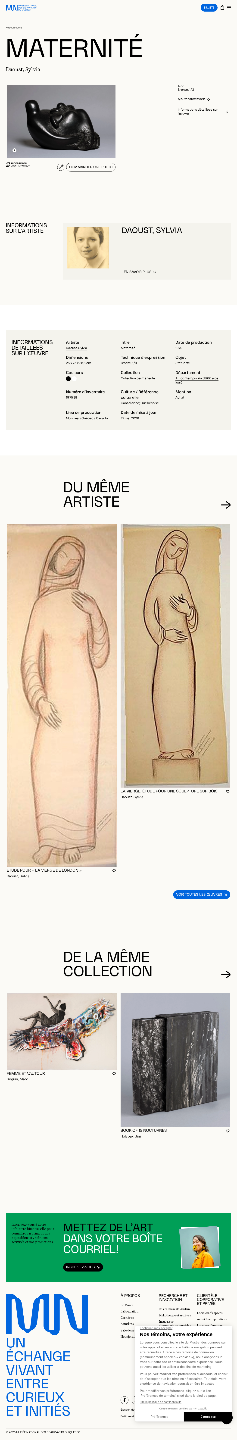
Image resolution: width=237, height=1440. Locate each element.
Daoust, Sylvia (76, 348)
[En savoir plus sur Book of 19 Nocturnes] (176, 1060)
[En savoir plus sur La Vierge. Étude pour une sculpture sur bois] (176, 656)
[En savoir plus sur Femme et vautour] (62, 1031)
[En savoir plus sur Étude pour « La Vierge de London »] (62, 695)
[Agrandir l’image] (60, 167)
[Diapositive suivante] (226, 505)
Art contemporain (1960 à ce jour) (196, 380)
